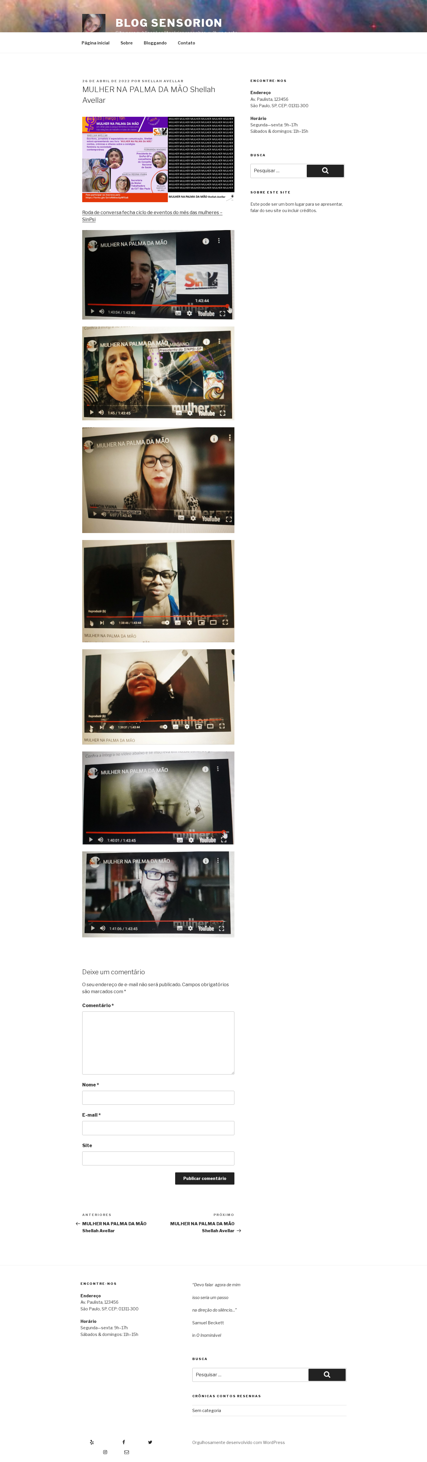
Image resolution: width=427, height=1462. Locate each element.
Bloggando (155, 42)
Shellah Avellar (163, 81)
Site (87, 1145)
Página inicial (96, 42)
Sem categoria (206, 1410)
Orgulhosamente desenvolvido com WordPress (238, 1442)
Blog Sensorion (169, 23)
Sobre (127, 42)
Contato (186, 42)
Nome (90, 1085)
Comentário (98, 1005)
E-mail (91, 1115)
